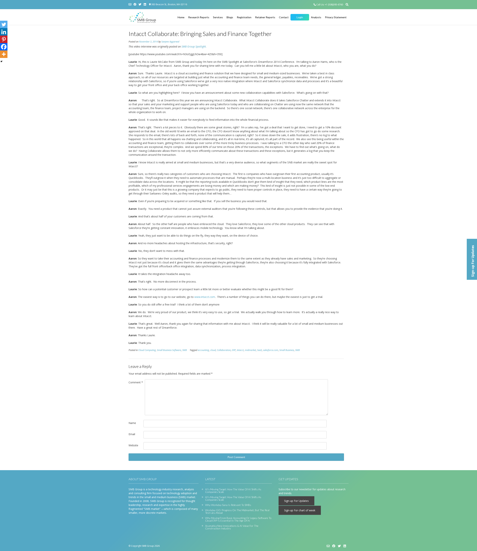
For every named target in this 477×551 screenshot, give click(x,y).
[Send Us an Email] (130, 4)
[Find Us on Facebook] (135, 4)
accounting (203, 350)
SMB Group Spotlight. (194, 46)
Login (300, 17)
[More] (3, 54)
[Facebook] (3, 46)
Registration (244, 17)
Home (181, 17)
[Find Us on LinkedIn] (145, 4)
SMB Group (148, 545)
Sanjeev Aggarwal (170, 41)
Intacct (240, 350)
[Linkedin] (3, 32)
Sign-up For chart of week (299, 510)
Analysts (316, 17)
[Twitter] (3, 24)
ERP (234, 350)
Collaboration (224, 350)
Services (218, 17)
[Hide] (1, 61)
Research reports (198, 17)
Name (132, 423)
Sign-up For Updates (296, 501)
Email (132, 434)
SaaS (259, 350)
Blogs (230, 17)
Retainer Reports (265, 17)
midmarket (250, 350)
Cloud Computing (147, 350)
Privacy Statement (336, 17)
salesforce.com (270, 350)
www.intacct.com (204, 297)
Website (133, 445)
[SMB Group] (143, 17)
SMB (184, 350)
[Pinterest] (3, 39)
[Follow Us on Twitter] (140, 4)
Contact (284, 17)
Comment (136, 382)
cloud (213, 350)
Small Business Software (169, 350)
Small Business (286, 350)
